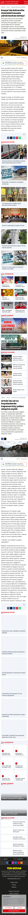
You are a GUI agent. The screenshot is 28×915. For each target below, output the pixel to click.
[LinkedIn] (16, 863)
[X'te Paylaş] (5, 38)
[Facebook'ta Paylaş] (2, 38)
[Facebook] (7, 863)
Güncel (8, 397)
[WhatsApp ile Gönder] (20, 138)
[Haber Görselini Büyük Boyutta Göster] (14, 48)
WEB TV (6, 859)
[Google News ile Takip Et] (23, 58)
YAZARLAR (19, 859)
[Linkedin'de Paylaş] (14, 138)
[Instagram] (13, 863)
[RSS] (21, 863)
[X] (10, 863)
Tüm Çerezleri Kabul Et (14, 910)
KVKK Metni (19, 907)
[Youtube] (18, 863)
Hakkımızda (14, 882)
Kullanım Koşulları (14, 891)
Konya (8, 7)
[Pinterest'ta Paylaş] (17, 138)
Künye (14, 884)
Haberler (3, 7)
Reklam (14, 887)
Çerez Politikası (8, 907)
